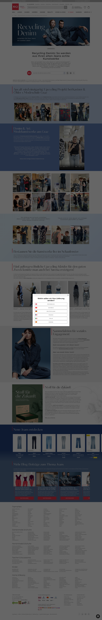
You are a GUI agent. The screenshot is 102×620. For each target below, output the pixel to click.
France (51, 314)
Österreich (51, 304)
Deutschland (51, 311)
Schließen (68, 295)
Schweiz (51, 307)
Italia (51, 318)
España (51, 322)
